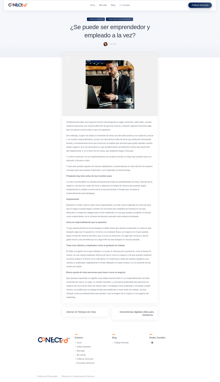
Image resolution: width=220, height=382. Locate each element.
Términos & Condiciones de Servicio (77, 376)
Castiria (112, 44)
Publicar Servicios (85, 359)
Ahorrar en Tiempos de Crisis (81, 312)
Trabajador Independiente (119, 19)
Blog (113, 5)
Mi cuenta (81, 355)
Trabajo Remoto (95, 19)
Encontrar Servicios (85, 363)
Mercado (103, 5)
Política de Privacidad (47, 376)
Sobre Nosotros (84, 347)
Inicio (92, 5)
